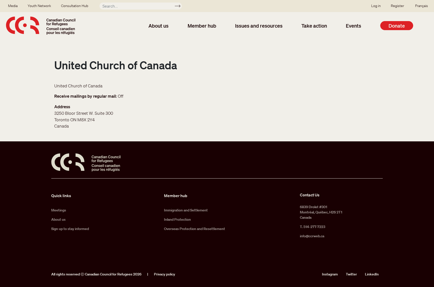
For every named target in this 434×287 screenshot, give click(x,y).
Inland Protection (177, 219)
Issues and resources (259, 26)
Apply (180, 6)
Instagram (330, 274)
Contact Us (309, 194)
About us (158, 26)
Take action (314, 26)
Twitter (351, 274)
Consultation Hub (74, 6)
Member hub (202, 26)
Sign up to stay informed (70, 228)
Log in (376, 6)
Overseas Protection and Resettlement (194, 228)
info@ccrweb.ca (312, 236)
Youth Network (39, 6)
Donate (397, 26)
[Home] (40, 25)
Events (353, 26)
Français (421, 6)
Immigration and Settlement (186, 210)
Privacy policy (164, 274)
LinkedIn (372, 274)
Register (397, 6)
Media (13, 6)
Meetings (58, 210)
